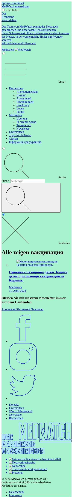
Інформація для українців (25, 142)
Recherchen (16, 88)
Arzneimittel (23, 98)
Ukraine (21, 95)
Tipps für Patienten (20, 135)
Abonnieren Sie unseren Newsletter (22, 309)
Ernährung (22, 105)
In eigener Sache (26, 121)
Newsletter (22, 128)
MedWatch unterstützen (15, 6)
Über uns (21, 118)
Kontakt (14, 404)
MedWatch (15, 115)
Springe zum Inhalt (12, 3)
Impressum (15, 495)
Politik (20, 111)
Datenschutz (16, 491)
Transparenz (23, 125)
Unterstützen (16, 131)
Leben (20, 108)
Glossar (13, 138)
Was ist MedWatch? (20, 411)
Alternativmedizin (27, 91)
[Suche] (31, 198)
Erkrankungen (24, 101)
